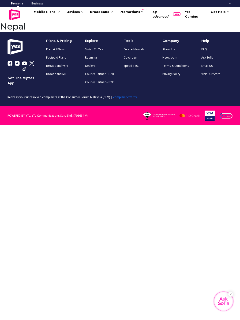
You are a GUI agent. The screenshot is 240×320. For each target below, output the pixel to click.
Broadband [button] (99, 12)
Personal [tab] (17, 3)
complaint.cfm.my (125, 97)
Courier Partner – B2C (99, 82)
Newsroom (169, 58)
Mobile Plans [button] (45, 12)
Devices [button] (73, 12)
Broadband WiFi (57, 66)
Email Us (207, 66)
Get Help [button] (218, 12)
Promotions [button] (131, 11)
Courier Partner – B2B (99, 74)
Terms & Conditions (175, 66)
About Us (168, 49)
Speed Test (131, 66)
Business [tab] (37, 3)
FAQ (204, 49)
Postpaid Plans (56, 58)
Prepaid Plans (55, 49)
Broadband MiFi (57, 74)
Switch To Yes (94, 49)
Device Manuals (134, 49)
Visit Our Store (210, 74)
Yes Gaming (191, 14)
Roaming (91, 58)
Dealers (90, 66)
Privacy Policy (171, 74)
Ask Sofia (207, 58)
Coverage (130, 58)
